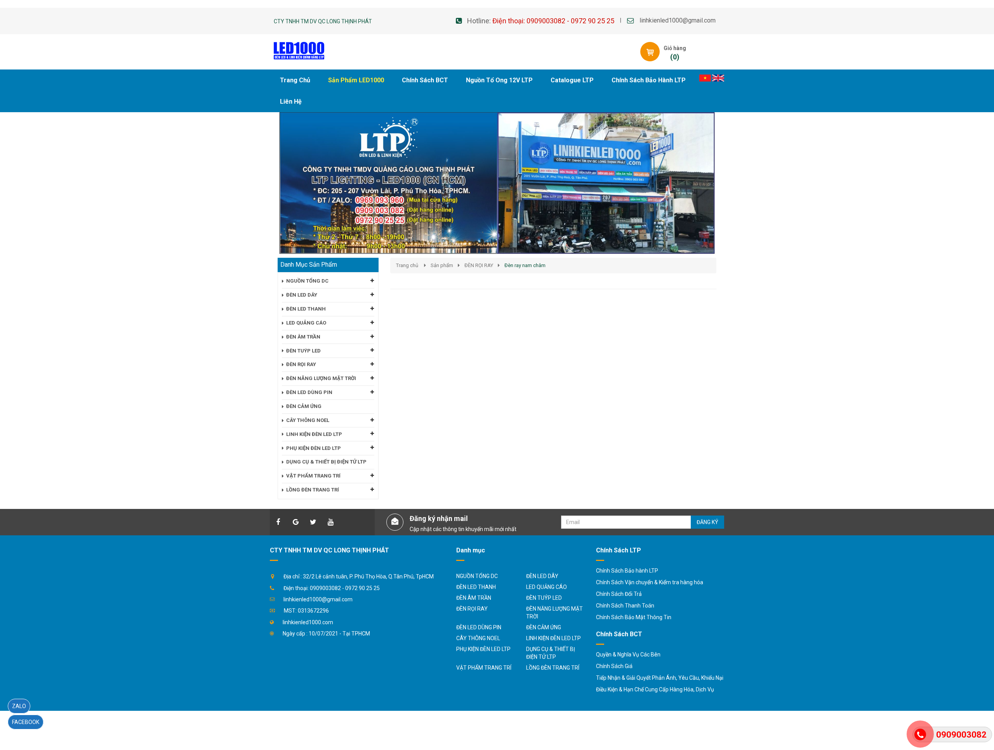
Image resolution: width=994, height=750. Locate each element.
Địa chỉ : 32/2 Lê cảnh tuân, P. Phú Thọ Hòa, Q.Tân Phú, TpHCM (358, 576)
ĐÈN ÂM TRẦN (473, 598)
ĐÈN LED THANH (476, 587)
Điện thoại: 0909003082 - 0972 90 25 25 (553, 21)
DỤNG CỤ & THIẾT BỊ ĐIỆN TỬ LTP (550, 653)
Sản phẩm (442, 265)
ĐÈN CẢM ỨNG (543, 627)
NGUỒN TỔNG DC (477, 576)
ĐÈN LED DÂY (542, 576)
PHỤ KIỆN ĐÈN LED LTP (483, 649)
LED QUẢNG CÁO (546, 587)
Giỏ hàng (675, 48)
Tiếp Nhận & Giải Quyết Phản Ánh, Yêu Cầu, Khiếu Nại (659, 678)
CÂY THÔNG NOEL (478, 638)
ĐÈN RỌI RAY (478, 265)
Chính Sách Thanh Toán (625, 605)
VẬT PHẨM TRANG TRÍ (483, 668)
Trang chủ (407, 265)
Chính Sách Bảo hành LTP (627, 571)
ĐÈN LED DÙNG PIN (478, 627)
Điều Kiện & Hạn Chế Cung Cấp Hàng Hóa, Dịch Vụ (655, 689)
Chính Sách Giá (614, 666)
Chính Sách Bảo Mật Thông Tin (633, 617)
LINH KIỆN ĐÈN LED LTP (553, 638)
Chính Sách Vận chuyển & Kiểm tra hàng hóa (649, 582)
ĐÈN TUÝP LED (544, 598)
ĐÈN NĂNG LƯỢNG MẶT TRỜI (554, 613)
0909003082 (961, 735)
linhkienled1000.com (308, 622)
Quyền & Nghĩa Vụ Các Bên (628, 654)
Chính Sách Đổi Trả (619, 594)
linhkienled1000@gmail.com (677, 20)
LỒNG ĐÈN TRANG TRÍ (552, 668)
